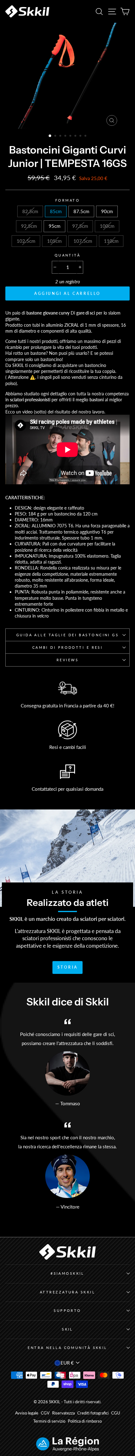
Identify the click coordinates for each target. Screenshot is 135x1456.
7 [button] (81, 136)
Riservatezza (63, 1413)
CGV (45, 1413)
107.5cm (82, 241)
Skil (67, 1329)
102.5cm (26, 241)
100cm (107, 226)
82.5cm (30, 211)
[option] (68, 76)
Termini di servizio (49, 1421)
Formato (67, 200)
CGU (115, 1413)
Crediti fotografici (93, 1413)
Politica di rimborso (85, 1421)
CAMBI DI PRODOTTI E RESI (67, 647)
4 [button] (66, 136)
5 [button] (71, 136)
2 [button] (55, 136)
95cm (54, 226)
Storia (67, 967)
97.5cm (80, 226)
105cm (54, 241)
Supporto (67, 1310)
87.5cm (81, 211)
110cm (111, 241)
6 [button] (76, 136)
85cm (56, 211)
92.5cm (29, 226)
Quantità (68, 255)
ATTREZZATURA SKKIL (67, 1292)
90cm (107, 211)
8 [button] (86, 136)
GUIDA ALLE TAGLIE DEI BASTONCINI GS (67, 635)
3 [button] (60, 136)
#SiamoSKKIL (67, 1273)
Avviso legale (26, 1413)
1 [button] (50, 136)
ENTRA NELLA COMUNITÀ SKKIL (67, 1348)
